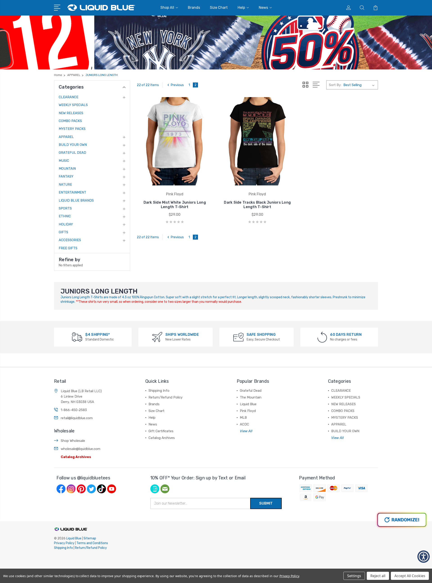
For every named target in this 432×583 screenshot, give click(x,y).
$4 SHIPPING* (97, 334)
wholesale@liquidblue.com (80, 449)
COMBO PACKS (70, 121)
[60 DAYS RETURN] (322, 337)
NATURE (65, 184)
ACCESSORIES (70, 240)
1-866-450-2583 (74, 410)
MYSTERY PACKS (72, 129)
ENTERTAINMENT (72, 192)
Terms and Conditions (92, 543)
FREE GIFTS (68, 248)
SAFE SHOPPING (261, 334)
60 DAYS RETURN (346, 334)
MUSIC (64, 161)
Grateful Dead (250, 391)
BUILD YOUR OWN (73, 145)
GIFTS (63, 232)
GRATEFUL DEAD (72, 153)
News (263, 7)
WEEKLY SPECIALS (73, 105)
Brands (194, 7)
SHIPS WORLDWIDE (182, 334)
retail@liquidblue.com (77, 418)
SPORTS (65, 208)
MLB (243, 418)
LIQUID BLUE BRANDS (76, 200)
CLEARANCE (68, 97)
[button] (423, 556)
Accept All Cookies (409, 575)
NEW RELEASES (71, 113)
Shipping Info (158, 391)
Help (241, 7)
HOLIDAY (66, 224)
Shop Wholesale (73, 441)
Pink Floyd (248, 411)
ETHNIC (65, 216)
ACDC (244, 424)
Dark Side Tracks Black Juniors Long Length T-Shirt (257, 204)
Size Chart (219, 7)
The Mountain (250, 397)
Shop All (167, 7)
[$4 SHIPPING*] (77, 337)
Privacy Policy (64, 543)
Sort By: (335, 85)
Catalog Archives (76, 457)
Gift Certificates (160, 431)
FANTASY (66, 176)
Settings (354, 575)
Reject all (377, 575)
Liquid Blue (248, 404)
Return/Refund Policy (165, 397)
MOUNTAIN (67, 169)
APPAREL (66, 137)
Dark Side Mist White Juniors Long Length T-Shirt (175, 204)
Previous (177, 85)
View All (246, 431)
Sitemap (89, 538)
